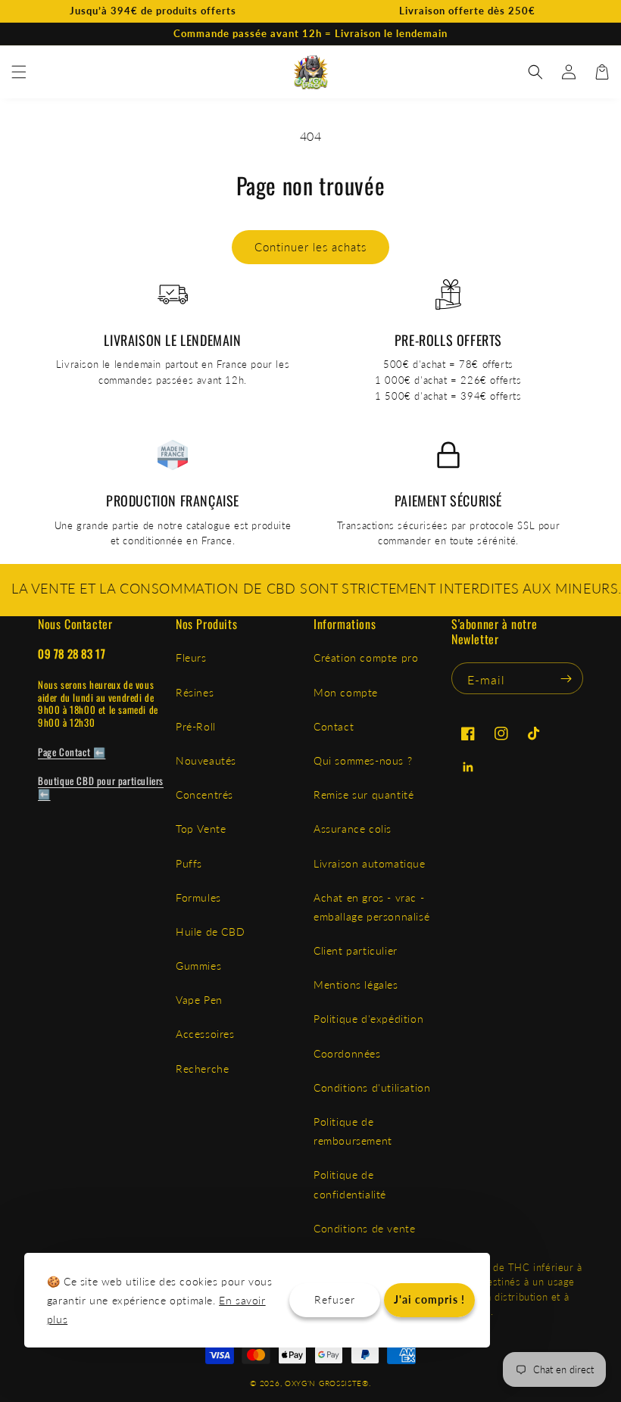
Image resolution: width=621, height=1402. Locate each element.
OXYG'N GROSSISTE (323, 1383)
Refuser (334, 1299)
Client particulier (356, 950)
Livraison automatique (370, 863)
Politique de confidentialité (350, 1184)
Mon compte (346, 692)
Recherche (202, 1068)
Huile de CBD (210, 931)
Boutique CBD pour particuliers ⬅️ (101, 787)
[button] (19, 72)
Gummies (198, 965)
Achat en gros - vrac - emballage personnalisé (371, 907)
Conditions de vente (364, 1228)
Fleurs (191, 657)
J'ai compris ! (429, 1299)
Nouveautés (206, 760)
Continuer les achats (310, 247)
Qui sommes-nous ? (363, 760)
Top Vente (201, 828)
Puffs (189, 863)
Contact (334, 726)
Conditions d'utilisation (372, 1087)
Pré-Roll (196, 726)
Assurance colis (353, 828)
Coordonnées (347, 1053)
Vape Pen (199, 999)
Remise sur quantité (363, 794)
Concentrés (204, 794)
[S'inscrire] (565, 678)
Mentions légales (356, 984)
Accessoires (205, 1033)
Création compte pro (366, 657)
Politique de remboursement (353, 1131)
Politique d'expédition (368, 1018)
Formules (198, 897)
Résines (195, 692)
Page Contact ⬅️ (71, 751)
